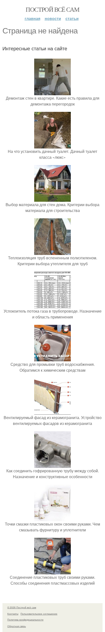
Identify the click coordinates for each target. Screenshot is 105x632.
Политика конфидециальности (25, 619)
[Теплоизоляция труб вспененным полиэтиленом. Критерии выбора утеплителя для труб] (52, 252)
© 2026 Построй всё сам (21, 607)
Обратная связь (16, 626)
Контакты (12, 613)
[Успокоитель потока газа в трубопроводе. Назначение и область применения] (52, 305)
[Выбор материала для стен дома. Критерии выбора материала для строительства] (52, 198)
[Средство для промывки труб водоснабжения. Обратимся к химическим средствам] (52, 358)
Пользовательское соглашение (39, 613)
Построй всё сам (52, 9)
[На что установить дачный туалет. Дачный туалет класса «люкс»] (52, 145)
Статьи (72, 18)
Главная (32, 18)
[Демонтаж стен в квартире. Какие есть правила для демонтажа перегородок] (52, 92)
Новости (53, 18)
